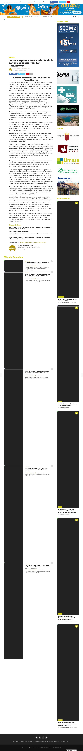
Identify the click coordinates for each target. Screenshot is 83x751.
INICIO (14, 741)
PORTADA (27, 16)
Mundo (50, 16)
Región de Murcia (35, 16)
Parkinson (44, 242)
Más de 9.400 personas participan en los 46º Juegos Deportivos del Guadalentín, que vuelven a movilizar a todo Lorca (30, 228)
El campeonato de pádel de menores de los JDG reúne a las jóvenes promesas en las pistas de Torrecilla (30, 234)
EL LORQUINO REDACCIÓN (21, 68)
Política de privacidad (21, 741)
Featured (22, 242)
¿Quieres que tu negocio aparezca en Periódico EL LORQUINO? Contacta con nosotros (49, 741)
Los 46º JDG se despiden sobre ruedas (19, 231)
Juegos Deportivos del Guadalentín (33, 242)
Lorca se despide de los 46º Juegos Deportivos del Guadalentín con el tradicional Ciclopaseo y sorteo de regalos (29, 238)
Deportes (44, 16)
